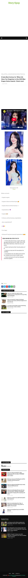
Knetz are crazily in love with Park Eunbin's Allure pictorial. (16, 498)
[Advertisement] (14, 21)
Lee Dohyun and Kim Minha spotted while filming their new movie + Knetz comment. (16, 306)
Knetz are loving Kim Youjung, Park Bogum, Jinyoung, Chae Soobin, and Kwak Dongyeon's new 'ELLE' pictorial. (17, 300)
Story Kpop (14, 3)
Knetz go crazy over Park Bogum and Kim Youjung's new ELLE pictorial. (16, 479)
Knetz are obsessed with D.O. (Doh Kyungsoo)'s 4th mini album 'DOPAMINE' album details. (15, 474)
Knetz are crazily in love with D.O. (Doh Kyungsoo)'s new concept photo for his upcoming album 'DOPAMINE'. (17, 294)
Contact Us (17, 573)
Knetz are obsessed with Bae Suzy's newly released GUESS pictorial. (16, 485)
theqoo (14, 189)
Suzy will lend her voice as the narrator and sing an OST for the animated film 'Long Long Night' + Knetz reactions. (16, 529)
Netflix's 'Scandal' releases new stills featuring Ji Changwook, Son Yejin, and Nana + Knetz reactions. (16, 535)
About (13, 573)
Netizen (5, 73)
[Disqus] (14, 331)
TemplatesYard (12, 575)
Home (2, 73)
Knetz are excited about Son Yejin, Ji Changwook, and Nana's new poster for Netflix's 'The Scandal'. (15, 504)
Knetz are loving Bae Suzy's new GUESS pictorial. (15, 510)
